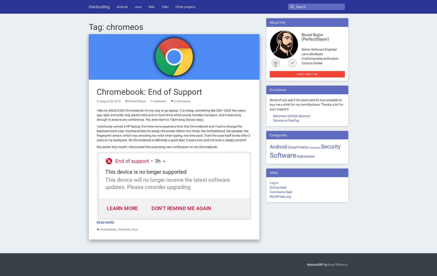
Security (330, 146)
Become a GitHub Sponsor (291, 116)
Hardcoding (99, 6)
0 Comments (182, 101)
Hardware (160, 101)
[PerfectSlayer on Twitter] (293, 63)
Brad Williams (337, 264)
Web (151, 7)
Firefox (303, 147)
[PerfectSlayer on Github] (275, 63)
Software (283, 155)
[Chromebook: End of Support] (174, 56)
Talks (165, 7)
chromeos (123, 229)
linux (135, 229)
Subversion (306, 156)
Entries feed (278, 187)
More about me (307, 74)
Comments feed (281, 192)
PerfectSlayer (137, 101)
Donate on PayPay (286, 120)
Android (122, 7)
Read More (105, 222)
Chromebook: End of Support (149, 92)
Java (138, 7)
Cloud (292, 147)
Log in (274, 183)
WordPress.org (280, 196)
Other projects (185, 7)
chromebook (108, 229)
